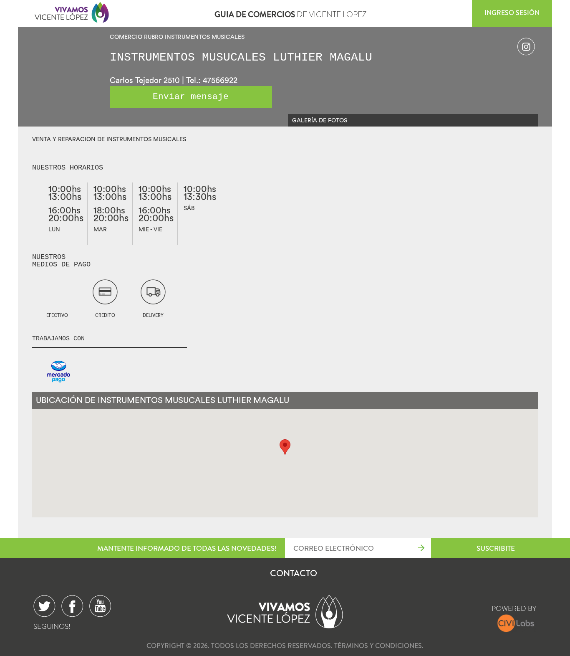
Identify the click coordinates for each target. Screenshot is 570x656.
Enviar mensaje (191, 96)
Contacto (293, 573)
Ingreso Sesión (512, 13)
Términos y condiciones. (379, 646)
